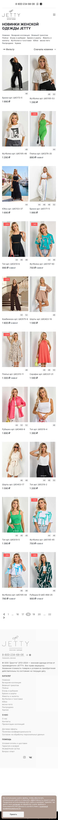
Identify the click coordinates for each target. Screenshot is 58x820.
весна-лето (7, 704)
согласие (16, 804)
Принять (13, 814)
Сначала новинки (44, 49)
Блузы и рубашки (10, 691)
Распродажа (7, 707)
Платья (5, 688)
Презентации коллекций (13, 724)
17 (23, 614)
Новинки (6, 680)
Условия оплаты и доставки (14, 743)
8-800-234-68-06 (25, 4)
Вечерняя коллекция (11, 682)
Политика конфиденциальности (16, 732)
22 (49, 614)
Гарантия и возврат (10, 746)
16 (17, 614)
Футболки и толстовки (12, 699)
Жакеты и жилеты (10, 696)
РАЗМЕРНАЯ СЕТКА (11, 749)
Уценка (5, 710)
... (12, 614)
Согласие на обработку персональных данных (23, 734)
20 (39, 614)
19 (34, 614)
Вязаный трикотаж (10, 685)
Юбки (4, 702)
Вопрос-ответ (8, 751)
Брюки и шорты (9, 693)
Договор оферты (9, 729)
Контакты (6, 721)
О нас (4, 719)
